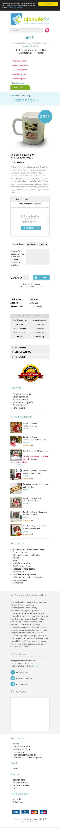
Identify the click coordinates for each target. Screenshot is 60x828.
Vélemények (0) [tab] (23, 352)
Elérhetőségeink (20, 580)
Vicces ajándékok (19, 69)
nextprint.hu (21, 684)
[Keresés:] (47, 30)
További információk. (15, 7)
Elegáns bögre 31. (27, 96)
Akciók (15, 768)
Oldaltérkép (18, 582)
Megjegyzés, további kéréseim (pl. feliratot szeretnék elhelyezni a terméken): (17, 258)
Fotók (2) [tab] (20, 356)
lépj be (41, 43)
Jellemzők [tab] (20, 347)
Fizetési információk (22, 566)
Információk (17, 87)
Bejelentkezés (19, 779)
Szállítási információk (22, 563)
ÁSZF (15, 560)
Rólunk (16, 557)
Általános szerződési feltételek (26, 555)
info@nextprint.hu (24, 678)
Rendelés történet (21, 782)
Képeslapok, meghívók (21, 74)
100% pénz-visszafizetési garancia (28, 577)
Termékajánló (18, 83)
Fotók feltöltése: (17, 162)
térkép (35, 666)
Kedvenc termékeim (22, 785)
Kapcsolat (17, 799)
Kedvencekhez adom (31, 284)
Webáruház (14, 96)
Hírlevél (16, 788)
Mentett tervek (25, 52)
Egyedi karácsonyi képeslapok (35, 451)
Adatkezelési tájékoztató (24, 568)
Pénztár (40, 52)
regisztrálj (26, 46)
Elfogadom (48, 4)
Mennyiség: (16, 277)
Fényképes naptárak (21, 61)
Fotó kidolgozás (19, 78)
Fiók (44, 50)
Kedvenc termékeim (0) (26, 50)
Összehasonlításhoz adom (32, 287)
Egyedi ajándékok (20, 65)
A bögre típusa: (17, 244)
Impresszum (18, 571)
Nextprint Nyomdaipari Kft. (37, 819)
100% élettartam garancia (24, 574)
